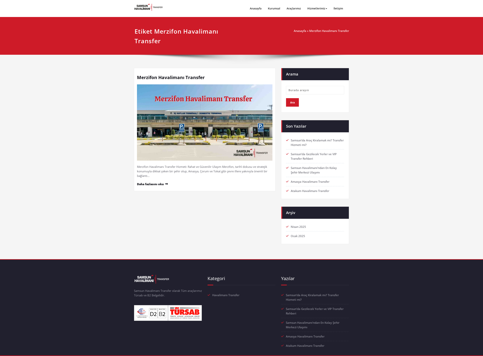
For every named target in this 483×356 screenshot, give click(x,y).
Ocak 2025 (298, 236)
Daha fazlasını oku (150, 184)
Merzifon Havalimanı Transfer (171, 77)
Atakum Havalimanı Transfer (310, 191)
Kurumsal (274, 8)
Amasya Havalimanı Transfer (310, 181)
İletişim (338, 8)
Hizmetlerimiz (316, 8)
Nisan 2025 (298, 227)
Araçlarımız (294, 8)
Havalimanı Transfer (225, 295)
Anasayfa (255, 8)
